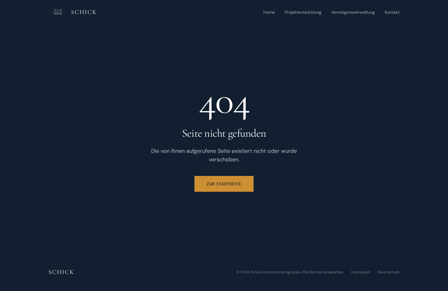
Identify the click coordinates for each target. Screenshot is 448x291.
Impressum (360, 272)
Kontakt (392, 12)
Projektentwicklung (303, 12)
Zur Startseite (224, 184)
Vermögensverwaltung (353, 12)
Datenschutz (389, 272)
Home (269, 12)
